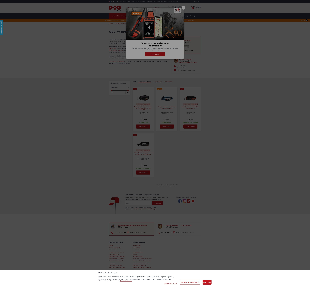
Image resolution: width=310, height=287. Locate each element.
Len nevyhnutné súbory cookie (190, 282)
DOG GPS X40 (155, 54)
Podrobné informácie (126, 281)
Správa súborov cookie (170, 283)
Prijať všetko (207, 282)
